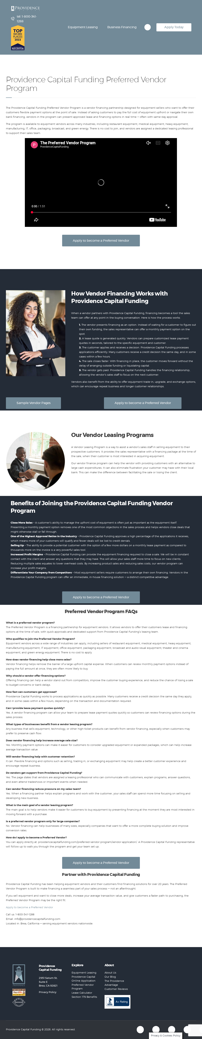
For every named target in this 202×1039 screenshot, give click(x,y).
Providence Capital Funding (23, 1029)
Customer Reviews (116, 989)
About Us (110, 973)
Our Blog (110, 977)
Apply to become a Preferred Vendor (29, 907)
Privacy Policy (47, 992)
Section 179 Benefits (84, 997)
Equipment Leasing (84, 973)
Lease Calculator (82, 993)
